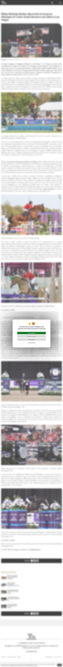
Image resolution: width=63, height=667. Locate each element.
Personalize (31, 339)
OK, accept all (31, 333)
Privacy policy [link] (31, 342)
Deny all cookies (31, 336)
